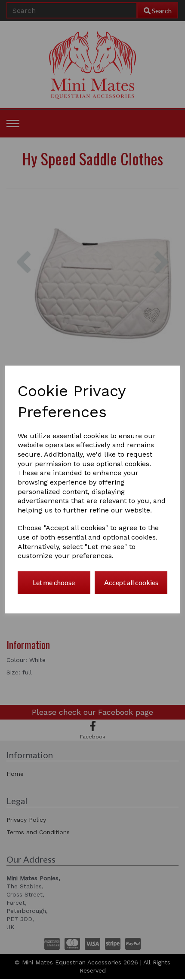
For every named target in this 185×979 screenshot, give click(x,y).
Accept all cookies (131, 582)
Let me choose (54, 582)
